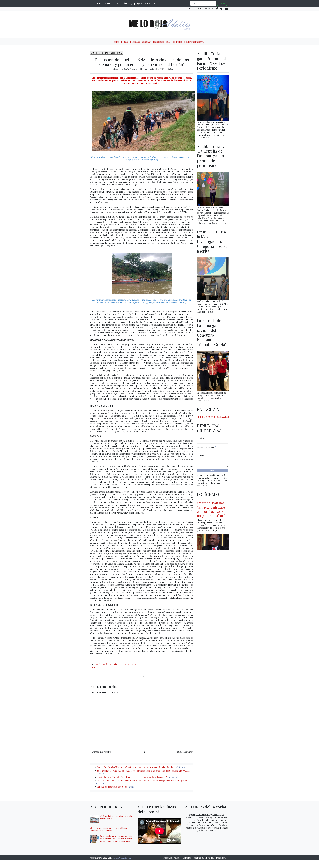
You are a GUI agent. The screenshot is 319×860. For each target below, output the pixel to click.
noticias (124, 41)
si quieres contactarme (194, 41)
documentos (158, 41)
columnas (146, 41)
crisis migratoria (118, 69)
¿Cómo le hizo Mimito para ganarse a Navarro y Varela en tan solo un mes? (109, 829)
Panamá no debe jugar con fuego (112, 786)
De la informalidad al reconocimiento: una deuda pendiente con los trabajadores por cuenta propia (142, 780)
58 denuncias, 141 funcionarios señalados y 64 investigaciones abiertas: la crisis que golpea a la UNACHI (143, 770)
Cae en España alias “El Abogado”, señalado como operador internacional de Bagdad (135, 767)
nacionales (135, 41)
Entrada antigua (184, 751)
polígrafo (138, 3)
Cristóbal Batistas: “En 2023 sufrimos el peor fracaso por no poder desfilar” (211, 509)
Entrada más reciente (101, 751)
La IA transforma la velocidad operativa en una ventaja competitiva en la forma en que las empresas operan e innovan (116, 838)
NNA (162, 69)
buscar (222, 3)
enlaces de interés (174, 41)
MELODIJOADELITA (103, 3)
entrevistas (150, 3)
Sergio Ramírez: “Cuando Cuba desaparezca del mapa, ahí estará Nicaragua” (132, 777)
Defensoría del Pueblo (137, 69)
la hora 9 (128, 3)
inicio (119, 3)
